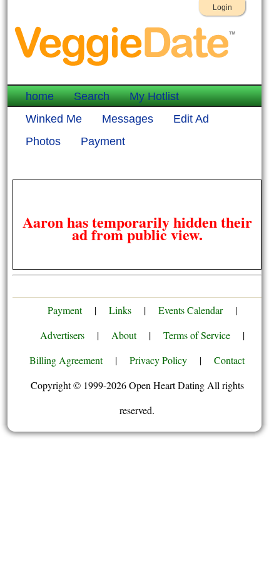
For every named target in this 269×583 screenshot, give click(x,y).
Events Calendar (190, 310)
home (40, 96)
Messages (127, 119)
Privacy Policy (158, 360)
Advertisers (62, 335)
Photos (43, 141)
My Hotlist (154, 96)
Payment (103, 141)
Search (91, 96)
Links (120, 310)
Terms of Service (196, 335)
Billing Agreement (66, 360)
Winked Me (54, 119)
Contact (229, 360)
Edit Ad (191, 119)
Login (222, 7)
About (123, 335)
